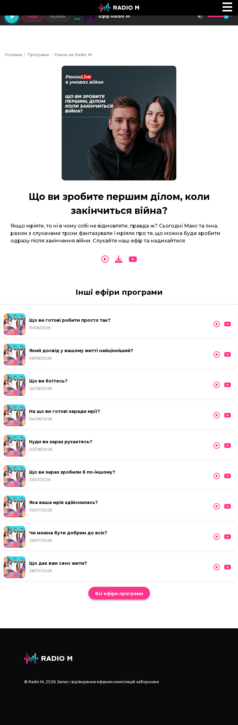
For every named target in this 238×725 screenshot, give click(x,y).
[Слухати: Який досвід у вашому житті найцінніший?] (217, 354)
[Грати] (12, 16)
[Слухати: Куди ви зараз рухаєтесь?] (217, 445)
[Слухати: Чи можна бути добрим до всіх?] (217, 537)
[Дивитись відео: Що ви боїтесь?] (227, 385)
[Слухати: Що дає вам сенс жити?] (217, 567)
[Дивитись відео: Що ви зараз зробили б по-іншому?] (227, 476)
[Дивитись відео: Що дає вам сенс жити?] (227, 567)
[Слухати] (105, 259)
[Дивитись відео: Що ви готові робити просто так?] (227, 324)
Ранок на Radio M (73, 54)
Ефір (33, 16)
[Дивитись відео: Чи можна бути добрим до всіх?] (227, 537)
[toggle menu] (227, 7)
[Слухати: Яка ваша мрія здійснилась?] (217, 506)
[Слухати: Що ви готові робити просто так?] (217, 324)
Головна (13, 54)
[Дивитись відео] (133, 259)
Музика (57, 16)
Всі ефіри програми (119, 593)
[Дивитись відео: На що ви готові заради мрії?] (227, 415)
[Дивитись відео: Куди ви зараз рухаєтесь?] (227, 445)
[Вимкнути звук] (200, 16)
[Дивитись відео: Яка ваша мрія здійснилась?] (227, 506)
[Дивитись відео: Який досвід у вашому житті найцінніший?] (227, 354)
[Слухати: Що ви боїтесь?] (217, 385)
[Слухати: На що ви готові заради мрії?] (217, 415)
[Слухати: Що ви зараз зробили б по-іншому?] (217, 476)
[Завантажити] (118, 259)
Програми (38, 54)
